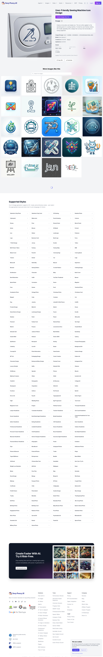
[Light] (87, 3)
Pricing (80, 3)
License (57, 55)
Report (68, 39)
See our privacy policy (77, 653)
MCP (75, 3)
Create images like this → (64, 17)
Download (69, 60)
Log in (91, 3)
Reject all (83, 650)
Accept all (75, 650)
